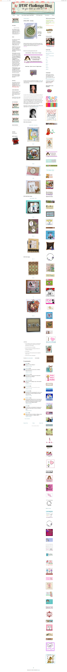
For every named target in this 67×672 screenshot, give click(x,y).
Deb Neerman (28, 374)
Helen (47, 62)
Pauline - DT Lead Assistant (50, 55)
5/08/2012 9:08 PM (28, 416)
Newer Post (26, 423)
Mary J (40, 80)
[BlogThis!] (36, 358)
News (18, 15)
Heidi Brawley (28, 380)
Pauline (33, 163)
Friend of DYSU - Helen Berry (33, 125)
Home (14, 15)
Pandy (33, 217)
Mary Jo (47, 64)
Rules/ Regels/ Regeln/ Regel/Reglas (28, 15)
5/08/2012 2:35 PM (28, 410)
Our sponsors (47, 15)
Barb (46, 59)
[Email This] (35, 358)
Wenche (47, 69)
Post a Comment (27, 418)
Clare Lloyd (27, 368)
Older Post (41, 423)
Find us (53, 15)
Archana (47, 57)
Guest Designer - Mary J (33, 198)
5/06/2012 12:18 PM (29, 395)
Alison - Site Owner (49, 51)
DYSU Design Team (39, 15)
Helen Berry (36, 106)
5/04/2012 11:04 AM (29, 366)
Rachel (27, 363)
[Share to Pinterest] (38, 358)
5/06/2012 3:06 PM (28, 403)
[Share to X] (37, 358)
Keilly (33, 178)
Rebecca (47, 67)
